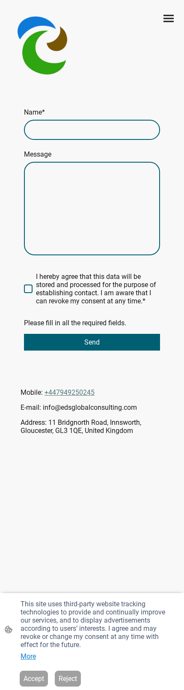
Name (34, 112)
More (28, 656)
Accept (34, 679)
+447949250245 (70, 392)
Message (37, 154)
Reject (68, 679)
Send (92, 342)
